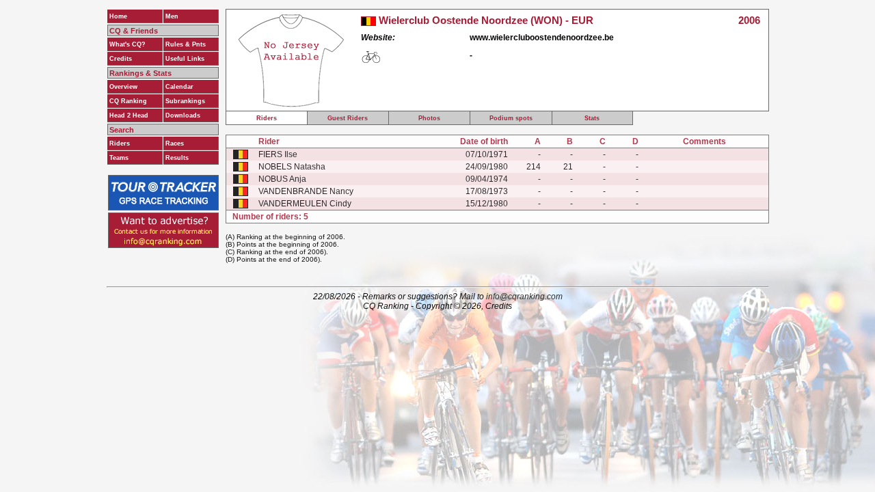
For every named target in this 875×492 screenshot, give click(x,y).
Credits (120, 58)
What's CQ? (127, 44)
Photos (429, 118)
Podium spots (511, 118)
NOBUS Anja (282, 179)
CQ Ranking (128, 101)
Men (171, 16)
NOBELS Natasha (291, 167)
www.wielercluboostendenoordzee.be (542, 37)
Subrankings (185, 101)
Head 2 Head (128, 115)
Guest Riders (347, 118)
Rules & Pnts (185, 44)
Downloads (182, 115)
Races (174, 143)
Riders (119, 143)
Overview (123, 86)
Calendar (179, 86)
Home (118, 16)
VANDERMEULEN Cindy (304, 203)
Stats (592, 118)
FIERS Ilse (277, 154)
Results (177, 157)
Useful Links (184, 58)
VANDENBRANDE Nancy (305, 191)
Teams (119, 157)
